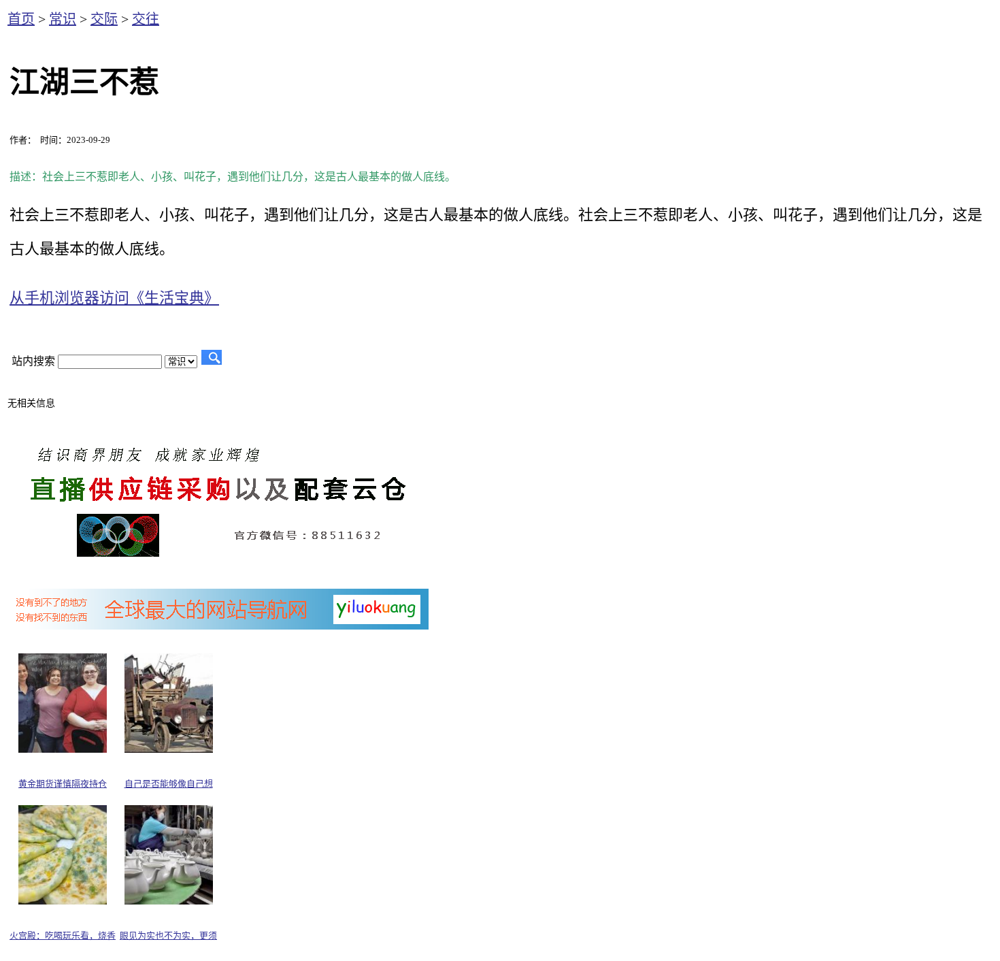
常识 (62, 19)
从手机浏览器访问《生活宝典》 (114, 297)
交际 (104, 19)
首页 (21, 19)
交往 (145, 19)
